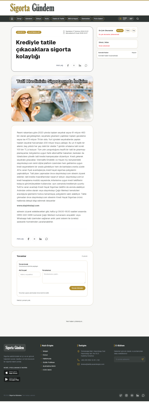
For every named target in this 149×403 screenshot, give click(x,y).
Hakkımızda (47, 351)
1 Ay (133, 30)
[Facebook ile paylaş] (68, 65)
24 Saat (120, 30)
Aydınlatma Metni (49, 358)
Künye (45, 347)
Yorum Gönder (77, 288)
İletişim (45, 343)
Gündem (28, 19)
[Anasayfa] (12, 18)
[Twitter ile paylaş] (74, 65)
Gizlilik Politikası (49, 354)
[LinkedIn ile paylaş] (80, 65)
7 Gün (127, 30)
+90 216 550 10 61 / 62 (90, 352)
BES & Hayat (73, 19)
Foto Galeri (98, 19)
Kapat (134, 53)
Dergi (19, 19)
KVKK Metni (47, 362)
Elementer (86, 19)
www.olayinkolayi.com (28, 205)
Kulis (47, 19)
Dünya (38, 19)
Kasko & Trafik (58, 19)
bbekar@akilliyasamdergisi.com (92, 356)
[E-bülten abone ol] (142, 351)
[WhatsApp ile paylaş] (86, 65)
